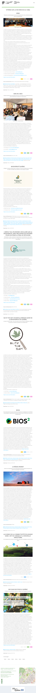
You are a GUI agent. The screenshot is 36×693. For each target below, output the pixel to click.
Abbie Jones (25, 402)
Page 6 (24, 659)
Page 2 (9, 659)
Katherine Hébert (20, 402)
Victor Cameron (15, 222)
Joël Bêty (5, 458)
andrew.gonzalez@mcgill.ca (15, 297)
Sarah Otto (26, 458)
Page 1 (5, 659)
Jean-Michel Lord (9, 160)
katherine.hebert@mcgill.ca (15, 392)
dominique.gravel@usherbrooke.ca (16, 209)
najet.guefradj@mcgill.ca (14, 300)
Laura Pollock (13, 159)
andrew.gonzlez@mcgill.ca (19, 73)
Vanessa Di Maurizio (22, 222)
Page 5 (20, 659)
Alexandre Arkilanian (13, 582)
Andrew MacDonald (14, 459)
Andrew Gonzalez (7, 83)
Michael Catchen (26, 159)
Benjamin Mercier (29, 223)
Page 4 (16, 659)
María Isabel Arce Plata (20, 159)
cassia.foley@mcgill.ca (18, 71)
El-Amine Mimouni (6, 224)
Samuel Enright (28, 222)
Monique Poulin (25, 528)
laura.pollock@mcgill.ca (13, 391)
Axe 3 (28, 213)
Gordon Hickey (29, 526)
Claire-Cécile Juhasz (14, 223)
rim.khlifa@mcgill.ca (11, 295)
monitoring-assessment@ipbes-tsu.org (20, 75)
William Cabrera (10, 222)
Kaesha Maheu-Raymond (22, 223)
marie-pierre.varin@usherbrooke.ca (17, 208)
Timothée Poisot (8, 159)
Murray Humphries (6, 528)
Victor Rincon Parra (15, 160)
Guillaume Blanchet (7, 157)
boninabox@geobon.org (13, 149)
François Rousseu (13, 224)
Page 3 (12, 659)
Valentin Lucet (19, 582)
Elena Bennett (6, 526)
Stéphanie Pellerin (19, 528)
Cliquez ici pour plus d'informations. (9, 77)
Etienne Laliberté (13, 528)
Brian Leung (25, 157)
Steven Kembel (21, 458)
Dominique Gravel (20, 157)
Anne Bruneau (10, 458)
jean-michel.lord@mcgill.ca (14, 147)
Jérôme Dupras (11, 526)
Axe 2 (25, 213)
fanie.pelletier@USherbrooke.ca (14, 298)
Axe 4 (31, 213)
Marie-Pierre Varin (19, 224)
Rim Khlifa (17, 309)
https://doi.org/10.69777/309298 (6, 672)
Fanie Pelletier (12, 83)
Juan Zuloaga (21, 160)
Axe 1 (22, 213)
